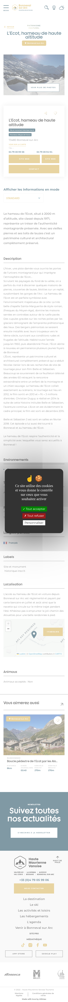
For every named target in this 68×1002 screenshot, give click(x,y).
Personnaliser (34, 522)
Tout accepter (35, 509)
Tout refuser (35, 516)
